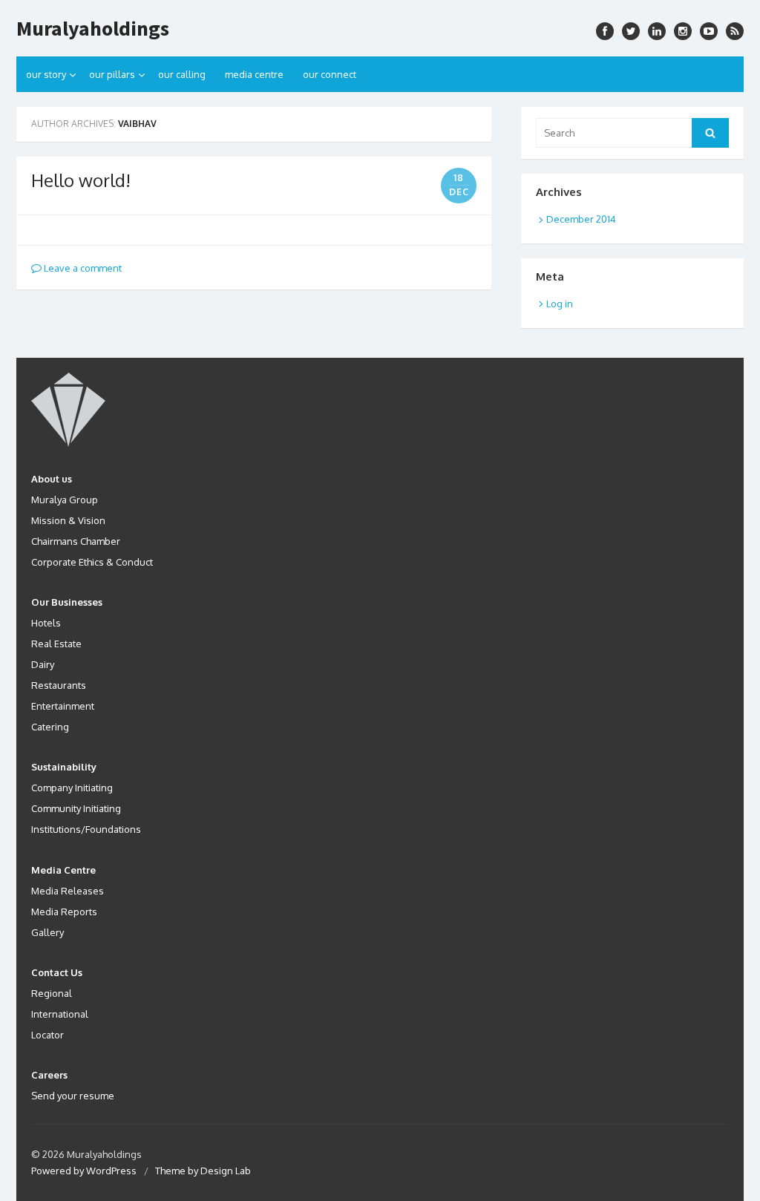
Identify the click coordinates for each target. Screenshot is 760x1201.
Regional (51, 993)
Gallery (47, 932)
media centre (254, 74)
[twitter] (631, 31)
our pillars (112, 74)
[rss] (735, 31)
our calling (182, 74)
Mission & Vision (68, 520)
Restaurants (58, 685)
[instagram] (657, 31)
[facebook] (605, 31)
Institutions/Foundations (86, 829)
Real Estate (56, 643)
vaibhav (137, 123)
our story (46, 74)
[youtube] (709, 31)
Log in (559, 304)
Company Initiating (72, 787)
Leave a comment (82, 268)
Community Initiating (76, 808)
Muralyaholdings (92, 28)
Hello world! (81, 180)
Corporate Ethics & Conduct (92, 562)
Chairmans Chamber (75, 541)
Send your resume (72, 1096)
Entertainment (62, 706)
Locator (47, 1035)
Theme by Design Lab (203, 1171)
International (59, 1014)
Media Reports (64, 911)
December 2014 (581, 219)
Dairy (42, 664)
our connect (329, 74)
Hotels (46, 623)
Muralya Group (64, 499)
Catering (50, 727)
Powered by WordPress (84, 1171)
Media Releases (67, 891)
